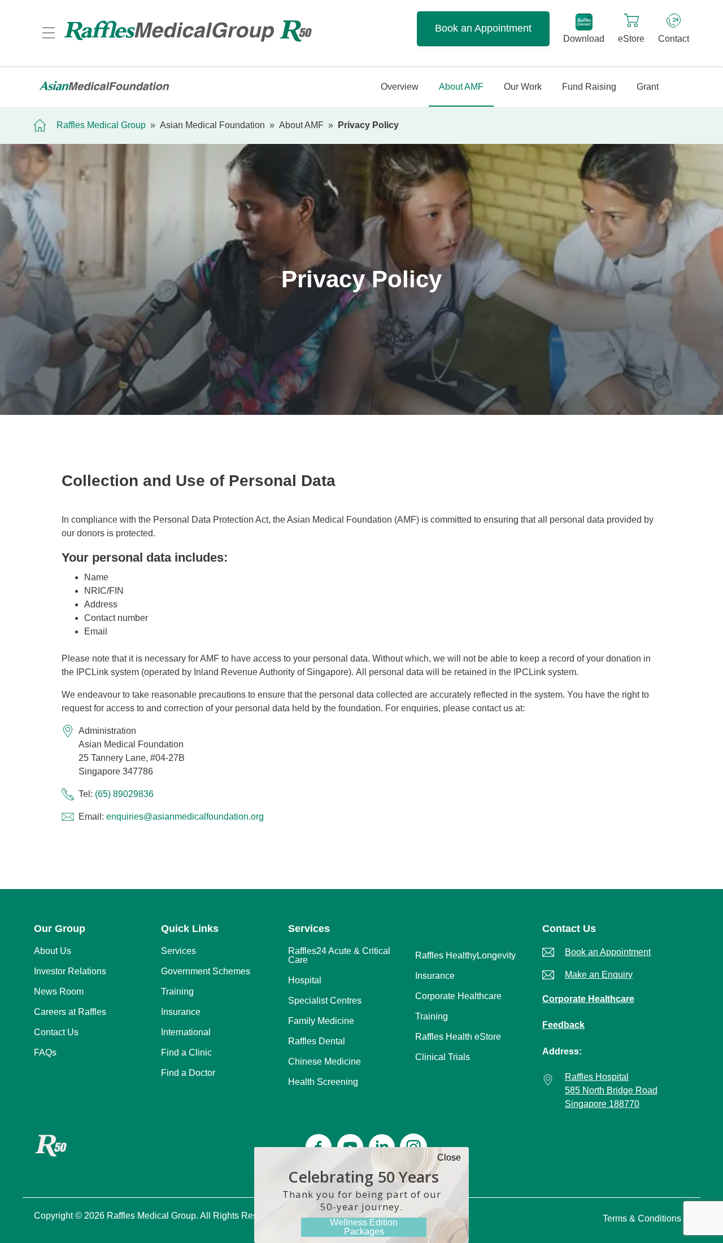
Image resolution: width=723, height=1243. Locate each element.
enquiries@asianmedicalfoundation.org (185, 816)
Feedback (563, 1025)
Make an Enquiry (599, 974)
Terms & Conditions (642, 1218)
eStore (631, 38)
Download (583, 38)
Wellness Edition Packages (364, 1227)
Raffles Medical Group (101, 125)
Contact (673, 38)
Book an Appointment (483, 28)
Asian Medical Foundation (212, 125)
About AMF (301, 125)
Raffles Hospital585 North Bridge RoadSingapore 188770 (611, 1090)
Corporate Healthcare (588, 999)
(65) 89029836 (124, 794)
